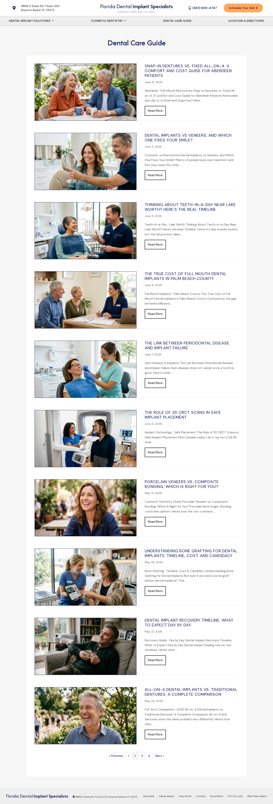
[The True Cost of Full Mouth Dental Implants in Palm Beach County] (85, 300)
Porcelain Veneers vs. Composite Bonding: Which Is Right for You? (182, 484)
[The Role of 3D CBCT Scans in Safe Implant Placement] (85, 438)
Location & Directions (246, 21)
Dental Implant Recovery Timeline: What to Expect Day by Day (189, 623)
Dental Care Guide (177, 21)
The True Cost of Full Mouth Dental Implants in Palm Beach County (186, 276)
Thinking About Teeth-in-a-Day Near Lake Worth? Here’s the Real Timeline (190, 207)
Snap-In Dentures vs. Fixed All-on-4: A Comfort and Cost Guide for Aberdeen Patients (188, 70)
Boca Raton (216, 796)
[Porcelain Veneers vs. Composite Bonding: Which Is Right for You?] (85, 507)
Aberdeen (148, 796)
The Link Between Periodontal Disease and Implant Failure (187, 345)
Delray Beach (166, 796)
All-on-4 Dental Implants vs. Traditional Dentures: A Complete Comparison (191, 692)
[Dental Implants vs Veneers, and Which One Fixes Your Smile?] (85, 161)
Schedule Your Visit (242, 8)
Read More (157, 110)
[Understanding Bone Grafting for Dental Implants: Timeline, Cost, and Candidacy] (85, 577)
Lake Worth (185, 796)
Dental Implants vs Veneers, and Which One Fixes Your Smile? (188, 138)
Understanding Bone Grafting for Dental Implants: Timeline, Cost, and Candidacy (191, 553)
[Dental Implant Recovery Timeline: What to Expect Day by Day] (85, 646)
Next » (159, 756)
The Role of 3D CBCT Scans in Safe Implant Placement (183, 415)
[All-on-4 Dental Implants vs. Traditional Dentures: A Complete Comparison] (85, 715)
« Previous (116, 756)
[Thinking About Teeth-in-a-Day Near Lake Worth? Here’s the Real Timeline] (85, 230)
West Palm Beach (257, 796)
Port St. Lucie (235, 796)
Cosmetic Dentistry (107, 21)
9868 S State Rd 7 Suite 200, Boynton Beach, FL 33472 (106, 796)
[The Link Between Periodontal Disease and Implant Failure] (85, 369)
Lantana (200, 796)
